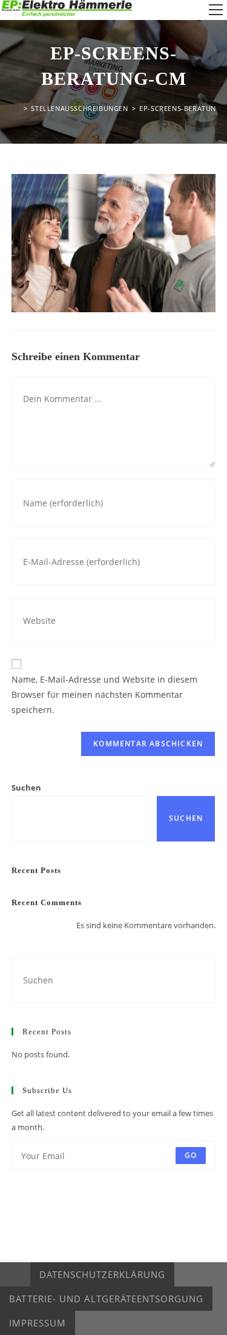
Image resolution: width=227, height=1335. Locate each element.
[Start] (16, 108)
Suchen (26, 787)
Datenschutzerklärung (102, 1274)
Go (191, 1155)
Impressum (37, 1323)
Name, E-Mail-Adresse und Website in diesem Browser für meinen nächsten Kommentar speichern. (104, 694)
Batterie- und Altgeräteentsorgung (106, 1299)
